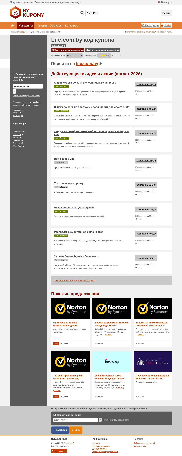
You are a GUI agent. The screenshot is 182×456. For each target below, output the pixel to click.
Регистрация (151, 25)
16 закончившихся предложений (102, 50)
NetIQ (72, 443)
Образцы (56, 25)
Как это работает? (164, 32)
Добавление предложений (144, 443)
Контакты (96, 443)
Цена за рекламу (140, 446)
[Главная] (12, 25)
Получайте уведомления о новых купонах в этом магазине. (28, 77)
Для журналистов (99, 449)
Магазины (26, 25)
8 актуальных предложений (69, 50)
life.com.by (57, 45)
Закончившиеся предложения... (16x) (74, 280)
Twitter (15, 113)
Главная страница (17, 32)
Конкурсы (71, 25)
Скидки (42, 25)
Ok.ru (77, 430)
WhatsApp (17, 146)
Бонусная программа (100, 446)
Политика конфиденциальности (26, 96)
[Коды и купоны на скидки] (27, 18)
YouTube (16, 116)
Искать (166, 13)
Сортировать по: (58, 55)
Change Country (58, 451)
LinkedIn (16, 140)
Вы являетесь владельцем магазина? (140, 32)
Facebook (17, 110)
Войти (167, 25)
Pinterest (16, 143)
